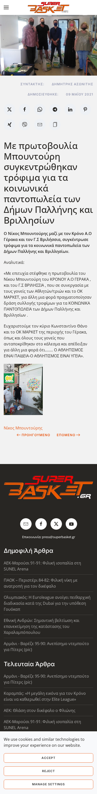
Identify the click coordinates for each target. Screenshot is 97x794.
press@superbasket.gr (58, 537)
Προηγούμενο (36, 435)
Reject (48, 771)
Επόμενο (66, 435)
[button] (6, 7)
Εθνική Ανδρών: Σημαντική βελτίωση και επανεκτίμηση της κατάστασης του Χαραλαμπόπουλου (41, 626)
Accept (48, 758)
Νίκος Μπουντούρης (23, 428)
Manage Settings (48, 784)
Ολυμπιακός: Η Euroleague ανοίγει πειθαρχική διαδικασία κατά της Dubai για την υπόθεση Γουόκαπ (47, 603)
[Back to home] (48, 7)
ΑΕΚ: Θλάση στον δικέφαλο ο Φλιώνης (39, 710)
